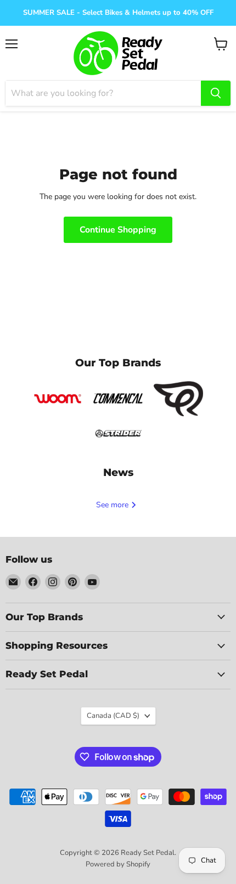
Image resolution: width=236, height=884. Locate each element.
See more (113, 505)
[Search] (216, 93)
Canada (113, 716)
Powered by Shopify (118, 864)
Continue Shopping (118, 230)
